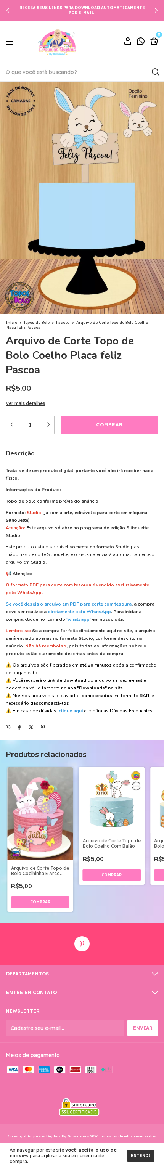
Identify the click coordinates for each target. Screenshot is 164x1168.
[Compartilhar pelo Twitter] (31, 727)
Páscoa (63, 322)
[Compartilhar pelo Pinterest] (43, 727)
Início (11, 322)
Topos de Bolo (37, 322)
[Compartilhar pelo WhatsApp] (8, 727)
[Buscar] (155, 72)
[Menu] (11, 41)
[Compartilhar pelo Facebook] (19, 727)
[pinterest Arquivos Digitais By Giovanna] (82, 943)
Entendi (141, 1155)
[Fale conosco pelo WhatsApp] (140, 42)
